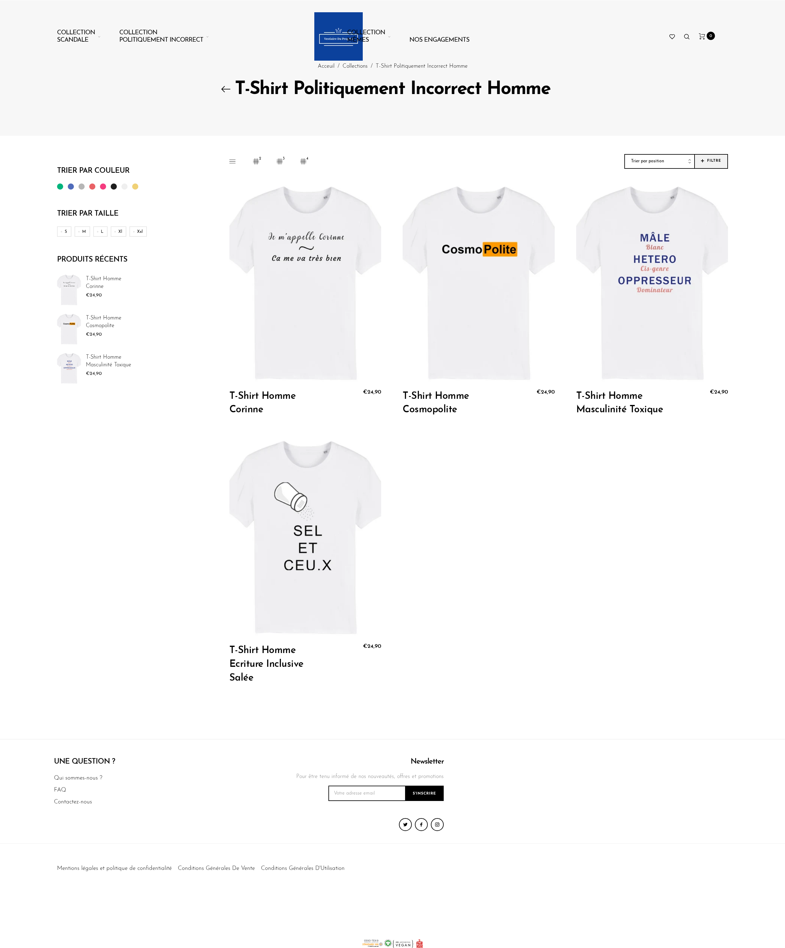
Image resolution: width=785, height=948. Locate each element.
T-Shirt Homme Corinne (103, 282)
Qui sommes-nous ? (78, 778)
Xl (120, 232)
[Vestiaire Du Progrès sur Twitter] (405, 824)
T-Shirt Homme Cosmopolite (103, 322)
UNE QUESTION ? (84, 761)
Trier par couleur (93, 171)
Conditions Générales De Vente (216, 868)
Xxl (140, 232)
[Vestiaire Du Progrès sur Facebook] (421, 824)
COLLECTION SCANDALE (76, 36)
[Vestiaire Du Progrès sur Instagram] (437, 824)
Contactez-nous (73, 802)
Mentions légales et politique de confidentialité (114, 868)
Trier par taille (87, 213)
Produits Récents (92, 259)
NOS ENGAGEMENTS (439, 40)
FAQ (60, 790)
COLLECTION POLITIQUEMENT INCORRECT (161, 36)
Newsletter (427, 761)
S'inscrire (424, 793)
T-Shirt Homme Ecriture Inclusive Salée (266, 664)
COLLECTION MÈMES (366, 36)
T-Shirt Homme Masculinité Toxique (108, 361)
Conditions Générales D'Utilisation (303, 868)
